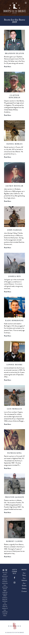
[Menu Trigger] (26, 3)
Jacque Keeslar (14, 186)
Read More (7, 66)
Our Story (24, 574)
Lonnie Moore (15, 365)
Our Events (24, 584)
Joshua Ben (14, 276)
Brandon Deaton (14, 53)
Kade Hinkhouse (14, 320)
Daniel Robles (14, 144)
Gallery (24, 588)
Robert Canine (14, 541)
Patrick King (14, 453)
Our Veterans (24, 579)
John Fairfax (14, 230)
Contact (24, 591)
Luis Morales (14, 409)
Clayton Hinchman (14, 96)
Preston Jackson (14, 497)
